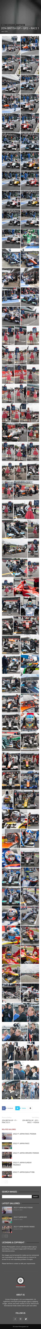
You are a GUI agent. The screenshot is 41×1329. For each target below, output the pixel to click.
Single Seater (21, 25)
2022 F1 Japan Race (21, 1143)
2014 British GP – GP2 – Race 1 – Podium (30, 1121)
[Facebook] (15, 1319)
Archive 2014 (10, 25)
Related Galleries (9, 1129)
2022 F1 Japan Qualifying (23, 1172)
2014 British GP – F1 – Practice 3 (9, 1121)
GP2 (15, 25)
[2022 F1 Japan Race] (7, 1145)
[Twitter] (26, 1319)
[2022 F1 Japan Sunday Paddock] (7, 1164)
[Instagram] (20, 1319)
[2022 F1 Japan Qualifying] (7, 1174)
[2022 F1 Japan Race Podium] (7, 1136)
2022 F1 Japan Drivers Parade (26, 1153)
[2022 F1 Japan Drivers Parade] (7, 1155)
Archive (3, 25)
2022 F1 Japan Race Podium (24, 1134)
